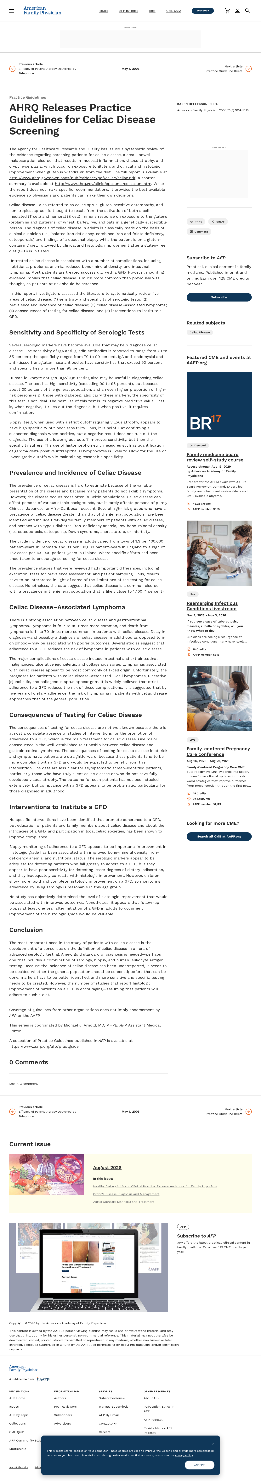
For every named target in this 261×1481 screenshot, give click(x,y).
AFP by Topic (128, 11)
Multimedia (17, 1449)
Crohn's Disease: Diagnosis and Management (126, 1194)
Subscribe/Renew (112, 1398)
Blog (152, 11)
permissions (106, 1345)
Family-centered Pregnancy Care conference (218, 751)
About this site (18, 1467)
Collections (17, 1423)
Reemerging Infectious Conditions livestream (212, 606)
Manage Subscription (114, 1406)
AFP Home (17, 1398)
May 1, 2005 (130, 69)
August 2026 (107, 1167)
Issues (103, 11)
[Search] (247, 11)
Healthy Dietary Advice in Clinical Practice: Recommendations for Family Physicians (155, 1186)
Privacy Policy (184, 1455)
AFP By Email (109, 1415)
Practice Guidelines (27, 97)
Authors (60, 1398)
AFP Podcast (153, 1419)
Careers (105, 1432)
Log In (14, 1083)
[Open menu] (11, 11)
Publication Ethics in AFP (159, 1409)
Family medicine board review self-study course (215, 457)
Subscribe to (196, 1236)
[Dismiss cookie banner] (213, 1443)
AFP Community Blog (25, 1440)
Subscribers (63, 1415)
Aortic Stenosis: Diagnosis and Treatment (123, 1202)
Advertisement (130, 28)
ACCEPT (199, 1465)
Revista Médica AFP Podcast (158, 1430)
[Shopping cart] (227, 11)
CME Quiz (173, 11)
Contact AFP (108, 1423)
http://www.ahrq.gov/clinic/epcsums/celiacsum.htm (103, 183)
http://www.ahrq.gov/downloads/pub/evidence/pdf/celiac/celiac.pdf (72, 178)
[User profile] (237, 11)
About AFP (152, 1398)
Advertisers (62, 1423)
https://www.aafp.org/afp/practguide (44, 1046)
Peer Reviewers (65, 1406)
